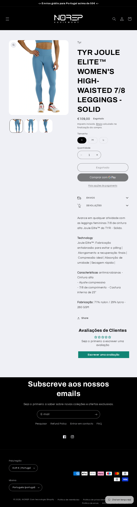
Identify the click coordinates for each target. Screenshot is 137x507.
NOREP (25, 499)
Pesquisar (41, 423)
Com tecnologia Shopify (42, 499)
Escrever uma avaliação (103, 354)
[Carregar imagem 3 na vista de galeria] (45, 125)
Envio (99, 124)
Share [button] (84, 318)
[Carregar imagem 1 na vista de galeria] (16, 125)
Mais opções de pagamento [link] (102, 186)
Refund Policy (58, 423)
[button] (7, 19)
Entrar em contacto (81, 423)
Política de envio (90, 503)
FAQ (99, 423)
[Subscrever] (96, 414)
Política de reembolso (69, 500)
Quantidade (84, 148)
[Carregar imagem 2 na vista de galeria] (31, 125)
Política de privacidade (94, 500)
